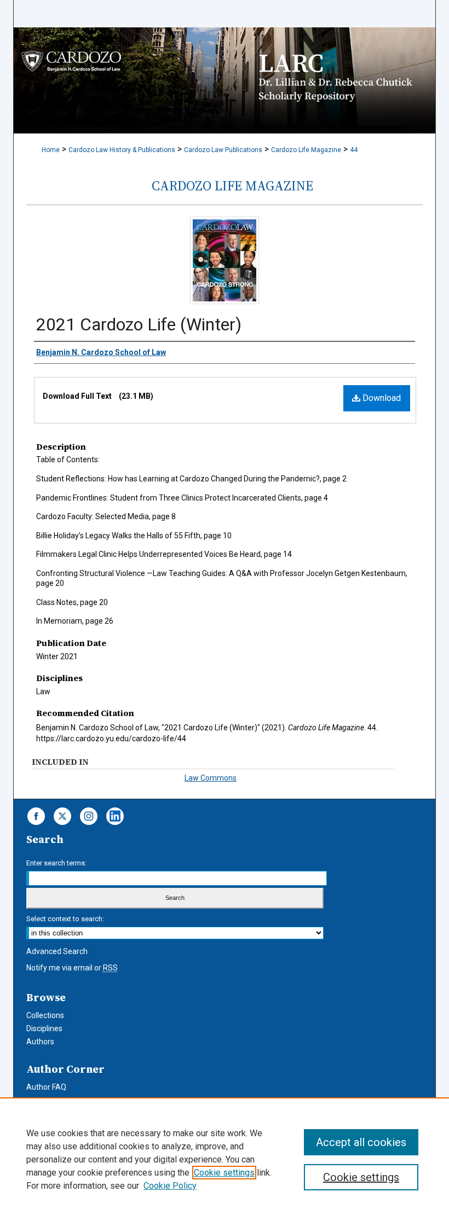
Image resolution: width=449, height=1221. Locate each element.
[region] (224, 1159)
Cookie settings (224, 1172)
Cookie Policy (170, 1186)
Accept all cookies (361, 1142)
